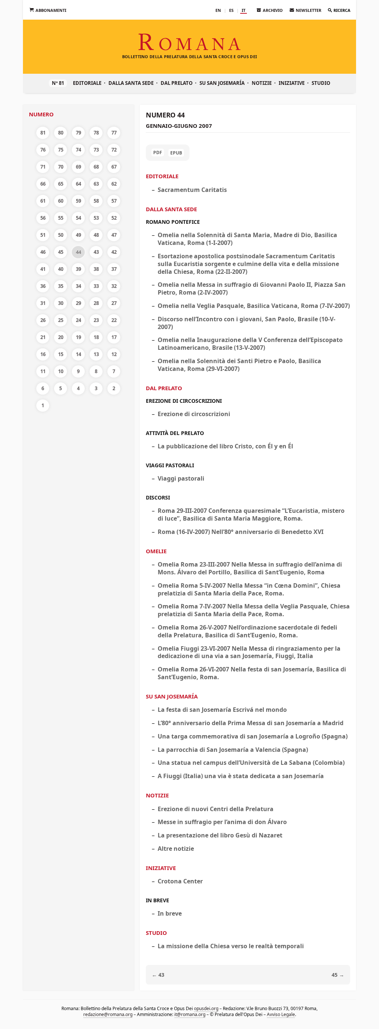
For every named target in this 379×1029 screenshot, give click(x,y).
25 (60, 320)
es (231, 10)
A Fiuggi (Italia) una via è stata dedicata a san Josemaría (241, 776)
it (243, 10)
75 (60, 149)
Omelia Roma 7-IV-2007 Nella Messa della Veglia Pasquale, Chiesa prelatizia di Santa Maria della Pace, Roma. (254, 610)
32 (114, 286)
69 (78, 166)
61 (43, 200)
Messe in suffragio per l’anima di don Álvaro (222, 822)
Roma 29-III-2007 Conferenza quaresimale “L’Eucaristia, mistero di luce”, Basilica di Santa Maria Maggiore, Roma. (251, 514)
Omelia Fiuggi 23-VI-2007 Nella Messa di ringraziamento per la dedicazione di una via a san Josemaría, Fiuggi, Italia (249, 652)
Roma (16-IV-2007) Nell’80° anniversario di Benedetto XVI (240, 532)
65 (60, 183)
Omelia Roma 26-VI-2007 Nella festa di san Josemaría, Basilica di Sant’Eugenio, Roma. (252, 673)
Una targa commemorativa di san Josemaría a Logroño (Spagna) (253, 736)
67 (114, 166)
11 (43, 371)
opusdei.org (206, 1008)
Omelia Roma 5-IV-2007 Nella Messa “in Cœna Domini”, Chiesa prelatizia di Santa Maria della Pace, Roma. (249, 589)
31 (43, 303)
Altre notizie (176, 848)
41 (43, 269)
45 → (338, 974)
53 (96, 218)
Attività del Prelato (175, 433)
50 (60, 235)
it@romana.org (189, 1014)
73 (96, 149)
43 (96, 252)
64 (78, 183)
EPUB (176, 153)
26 (43, 320)
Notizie (262, 83)
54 (78, 218)
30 (60, 303)
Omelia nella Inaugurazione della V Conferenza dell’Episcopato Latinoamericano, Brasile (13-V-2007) (250, 344)
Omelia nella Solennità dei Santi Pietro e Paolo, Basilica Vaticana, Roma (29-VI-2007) (239, 365)
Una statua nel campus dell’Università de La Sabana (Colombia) (251, 763)
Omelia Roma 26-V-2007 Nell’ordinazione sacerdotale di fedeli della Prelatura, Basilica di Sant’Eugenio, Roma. (247, 631)
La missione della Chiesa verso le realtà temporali (231, 946)
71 (43, 166)
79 (78, 132)
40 (60, 269)
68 (96, 166)
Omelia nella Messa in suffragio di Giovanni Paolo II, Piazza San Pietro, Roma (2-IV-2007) (252, 288)
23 (96, 320)
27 (114, 303)
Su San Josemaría (222, 83)
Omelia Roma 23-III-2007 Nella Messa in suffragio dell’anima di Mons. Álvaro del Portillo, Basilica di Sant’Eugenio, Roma (250, 568)
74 (78, 149)
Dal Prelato (176, 83)
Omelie (156, 551)
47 (114, 235)
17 (114, 337)
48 (96, 235)
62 (114, 183)
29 (78, 303)
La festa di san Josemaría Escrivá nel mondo (222, 710)
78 (96, 132)
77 (114, 132)
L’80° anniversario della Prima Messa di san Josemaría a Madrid (250, 723)
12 (114, 354)
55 (60, 218)
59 (78, 200)
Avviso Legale (281, 1014)
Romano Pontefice (173, 221)
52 (114, 218)
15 (60, 354)
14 (78, 354)
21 (43, 337)
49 (78, 235)
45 (60, 252)
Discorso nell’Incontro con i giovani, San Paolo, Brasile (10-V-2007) (246, 323)
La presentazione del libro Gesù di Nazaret (220, 835)
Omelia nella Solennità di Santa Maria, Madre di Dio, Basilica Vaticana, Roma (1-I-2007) (247, 239)
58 (96, 200)
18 (96, 337)
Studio (321, 83)
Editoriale (87, 83)
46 (43, 252)
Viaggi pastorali (170, 465)
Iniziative (292, 83)
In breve (157, 900)
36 (43, 286)
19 (78, 337)
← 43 (158, 974)
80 (60, 132)
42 (114, 252)
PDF (157, 152)
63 (96, 183)
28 (96, 303)
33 (96, 286)
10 (60, 371)
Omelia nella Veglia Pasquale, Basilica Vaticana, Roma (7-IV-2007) (254, 306)
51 (43, 235)
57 (114, 200)
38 (96, 269)
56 (43, 218)
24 (78, 320)
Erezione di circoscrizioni (184, 400)
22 (114, 320)
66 (43, 183)
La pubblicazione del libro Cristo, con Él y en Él (225, 446)
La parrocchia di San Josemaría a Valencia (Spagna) (233, 750)
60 (60, 200)
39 (78, 269)
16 (43, 354)
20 (60, 337)
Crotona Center (180, 881)
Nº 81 (58, 83)
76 (43, 149)
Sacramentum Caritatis (192, 190)
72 (114, 149)
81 (43, 132)
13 (96, 354)
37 (114, 269)
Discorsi (158, 497)
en (218, 10)
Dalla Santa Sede (131, 83)
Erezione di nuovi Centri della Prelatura (216, 809)
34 (78, 286)
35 (60, 286)
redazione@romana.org (108, 1014)
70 (60, 166)
